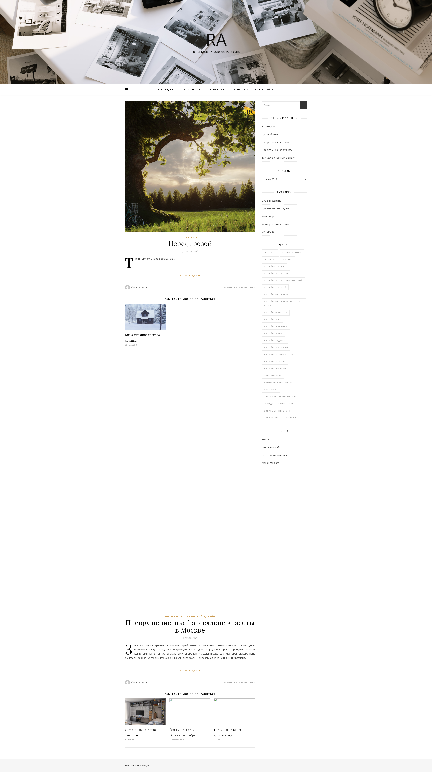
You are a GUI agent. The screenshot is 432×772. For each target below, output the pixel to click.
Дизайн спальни (275, 368)
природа (290, 417)
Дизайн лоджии (275, 340)
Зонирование (273, 375)
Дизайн (288, 259)
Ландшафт (271, 389)
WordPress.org (270, 462)
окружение (271, 417)
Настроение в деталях (275, 142)
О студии (165, 89)
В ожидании (269, 126)
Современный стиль (277, 411)
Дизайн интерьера (276, 294)
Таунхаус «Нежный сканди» (278, 157)
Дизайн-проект (274, 266)
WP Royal (144, 765)
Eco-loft (270, 252)
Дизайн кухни (273, 333)
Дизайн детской (275, 287)
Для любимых (270, 134)
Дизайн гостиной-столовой (283, 280)
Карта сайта (264, 89)
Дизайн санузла (275, 361)
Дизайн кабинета (275, 312)
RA (216, 39)
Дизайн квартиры (276, 326)
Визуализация (291, 252)
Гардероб (270, 259)
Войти (265, 439)
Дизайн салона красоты (280, 354)
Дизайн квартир (271, 200)
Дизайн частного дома (275, 208)
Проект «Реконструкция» (277, 149)
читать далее (190, 275)
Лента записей (271, 447)
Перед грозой (190, 243)
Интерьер (172, 616)
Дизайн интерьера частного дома (283, 303)
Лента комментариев (275, 455)
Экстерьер (190, 237)
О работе (217, 89)
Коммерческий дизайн (198, 616)
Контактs (241, 89)
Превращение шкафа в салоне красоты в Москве (190, 626)
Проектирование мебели (280, 396)
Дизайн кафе (272, 319)
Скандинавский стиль (279, 403)
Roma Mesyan (139, 287)
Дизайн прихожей (276, 347)
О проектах (191, 89)
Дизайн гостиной (276, 273)
